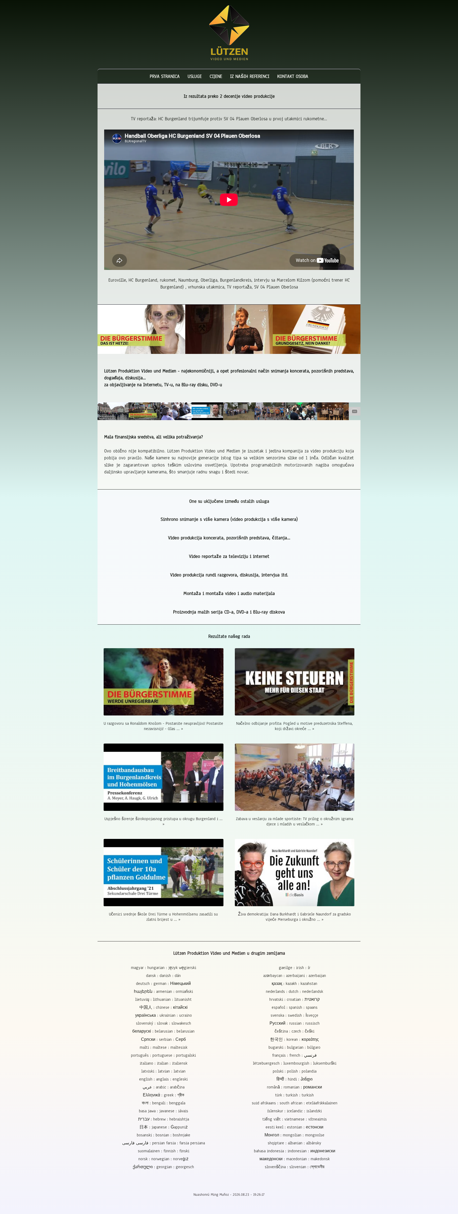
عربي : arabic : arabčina (163, 1087)
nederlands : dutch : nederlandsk (294, 991)
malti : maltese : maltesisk (163, 1047)
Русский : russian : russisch (295, 1023)
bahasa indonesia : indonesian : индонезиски (294, 1151)
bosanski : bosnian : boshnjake (163, 1135)
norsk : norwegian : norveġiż (163, 1159)
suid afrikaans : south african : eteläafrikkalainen (294, 1103)
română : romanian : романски (294, 1087)
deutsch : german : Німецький (163, 983)
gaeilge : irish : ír (294, 967)
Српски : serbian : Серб (163, 1039)
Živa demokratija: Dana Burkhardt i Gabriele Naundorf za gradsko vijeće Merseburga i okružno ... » (294, 916)
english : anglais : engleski (163, 1079)
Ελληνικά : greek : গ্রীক (163, 1095)
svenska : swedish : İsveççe (294, 1015)
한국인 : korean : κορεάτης (294, 1039)
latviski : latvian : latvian (163, 1071)
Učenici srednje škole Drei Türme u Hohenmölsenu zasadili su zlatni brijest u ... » (163, 916)
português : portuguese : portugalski (163, 1055)
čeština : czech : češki (294, 1031)
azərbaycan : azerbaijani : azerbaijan (294, 975)
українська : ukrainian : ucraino (163, 1015)
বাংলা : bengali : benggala (163, 1103)
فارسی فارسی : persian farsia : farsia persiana (163, 1143)
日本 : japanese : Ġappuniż (163, 1127)
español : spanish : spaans (295, 1007)
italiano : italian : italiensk (163, 1063)
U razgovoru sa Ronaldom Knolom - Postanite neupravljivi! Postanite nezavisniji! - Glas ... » (163, 726)
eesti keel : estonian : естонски (294, 1127)
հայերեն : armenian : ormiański (163, 991)
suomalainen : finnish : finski (163, 1151)
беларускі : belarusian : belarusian (163, 1031)
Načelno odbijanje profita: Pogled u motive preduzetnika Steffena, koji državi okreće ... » (294, 726)
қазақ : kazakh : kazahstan (294, 983)
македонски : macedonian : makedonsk (294, 1159)
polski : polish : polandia (294, 1071)
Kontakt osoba (292, 76)
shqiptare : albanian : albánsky (294, 1143)
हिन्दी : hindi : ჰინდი (294, 1079)
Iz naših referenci (249, 76)
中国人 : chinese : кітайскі (163, 1007)
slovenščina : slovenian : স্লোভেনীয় (294, 1166)
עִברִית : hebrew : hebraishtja (163, 1119)
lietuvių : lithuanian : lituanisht (163, 999)
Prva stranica (165, 76)
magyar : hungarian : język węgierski (163, 967)
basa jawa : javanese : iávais (163, 1111)
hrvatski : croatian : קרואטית (294, 999)
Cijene (216, 76)
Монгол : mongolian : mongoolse (294, 1135)
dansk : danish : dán (163, 975)
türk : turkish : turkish (294, 1095)
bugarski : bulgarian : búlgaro (294, 1047)
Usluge (195, 76)
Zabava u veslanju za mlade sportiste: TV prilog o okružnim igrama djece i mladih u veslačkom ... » (294, 821)
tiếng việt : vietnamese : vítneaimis (294, 1119)
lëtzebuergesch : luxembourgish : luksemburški (294, 1063)
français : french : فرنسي (294, 1055)
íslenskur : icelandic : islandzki (294, 1111)
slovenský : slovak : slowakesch (163, 1023)
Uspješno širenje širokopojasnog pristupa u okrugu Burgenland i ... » (163, 821)
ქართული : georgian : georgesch (163, 1166)
